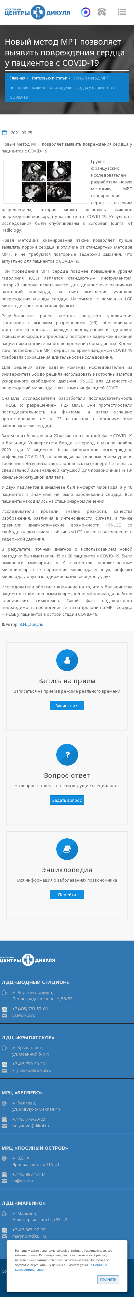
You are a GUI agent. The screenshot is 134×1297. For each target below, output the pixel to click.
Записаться (67, 706)
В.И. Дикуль (31, 624)
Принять (108, 1279)
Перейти (67, 895)
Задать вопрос (67, 800)
